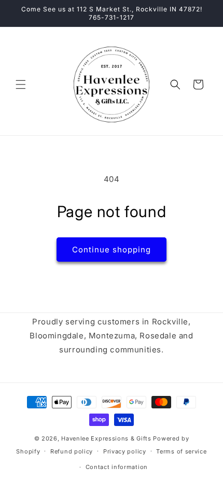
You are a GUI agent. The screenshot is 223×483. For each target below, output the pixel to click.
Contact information (117, 467)
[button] (20, 84)
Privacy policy (124, 451)
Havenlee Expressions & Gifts (106, 438)
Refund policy (71, 451)
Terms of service (181, 451)
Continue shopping (111, 249)
